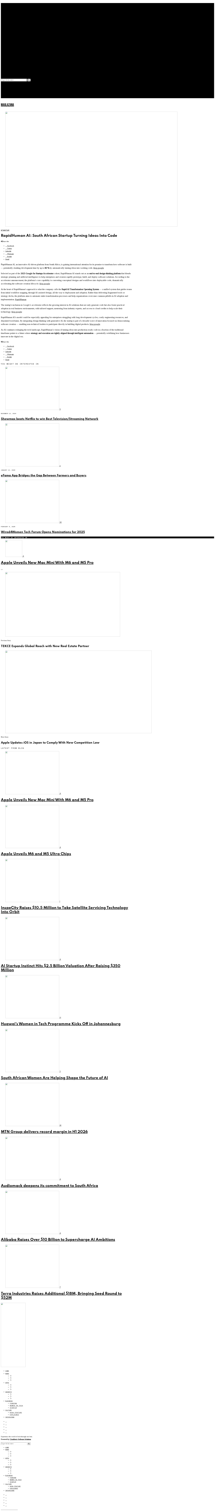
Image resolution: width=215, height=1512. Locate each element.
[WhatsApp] (6, 73)
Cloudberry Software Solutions (20, 1439)
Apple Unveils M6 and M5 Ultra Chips (36, 854)
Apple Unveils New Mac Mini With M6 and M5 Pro (47, 563)
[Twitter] (6, 65)
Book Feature (16, 53)
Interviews (9, 58)
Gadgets (8, 32)
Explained (14, 55)
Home (7, 11)
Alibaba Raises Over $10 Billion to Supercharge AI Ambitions (58, 1240)
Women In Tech (16, 46)
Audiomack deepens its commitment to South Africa (49, 1186)
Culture (8, 51)
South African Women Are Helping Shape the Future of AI (54, 1078)
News (7, 14)
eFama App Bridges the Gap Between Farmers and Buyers (43, 475)
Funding (13, 44)
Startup (13, 48)
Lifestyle (8, 94)
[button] (29, 80)
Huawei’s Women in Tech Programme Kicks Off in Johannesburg (61, 1024)
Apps (7, 23)
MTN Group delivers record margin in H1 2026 (44, 1132)
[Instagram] (6, 67)
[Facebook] (6, 62)
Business (9, 41)
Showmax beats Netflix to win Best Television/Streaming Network (49, 419)
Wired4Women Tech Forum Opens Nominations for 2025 (43, 532)
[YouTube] (6, 70)
